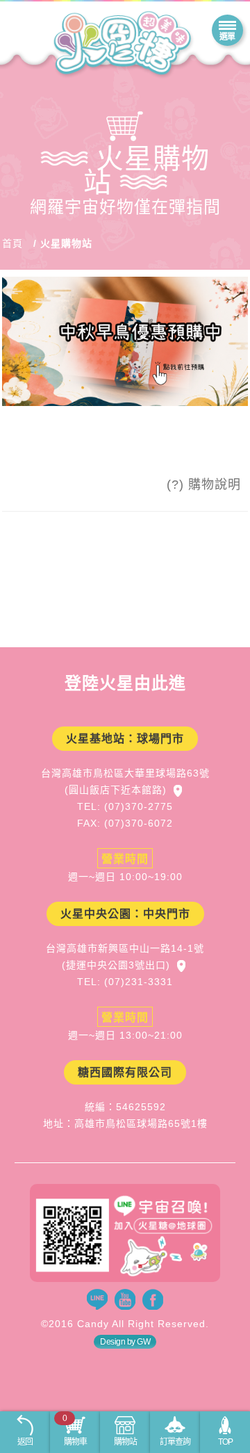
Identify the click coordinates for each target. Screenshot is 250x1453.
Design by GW (125, 1342)
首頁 (12, 243)
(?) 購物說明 (204, 485)
